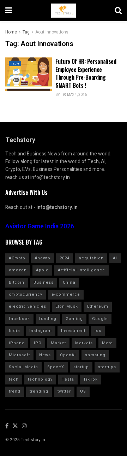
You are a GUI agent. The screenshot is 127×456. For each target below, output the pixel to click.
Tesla (68, 379)
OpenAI (68, 355)
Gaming (74, 319)
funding (47, 319)
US (83, 391)
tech (14, 379)
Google (100, 319)
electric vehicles (27, 306)
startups (107, 367)
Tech (15, 64)
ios (98, 331)
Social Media (23, 367)
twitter (64, 391)
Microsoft (19, 355)
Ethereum (97, 306)
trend (14, 391)
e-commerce (66, 294)
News (45, 355)
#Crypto (17, 258)
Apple (42, 270)
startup (81, 367)
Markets (84, 343)
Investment (73, 331)
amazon (18, 270)
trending (39, 391)
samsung (95, 355)
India (14, 331)
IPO (38, 343)
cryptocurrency (25, 294)
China (69, 282)
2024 (64, 258)
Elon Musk (66, 306)
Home (11, 32)
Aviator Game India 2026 (39, 226)
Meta (107, 343)
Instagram (40, 331)
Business (44, 282)
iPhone (17, 343)
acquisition (91, 258)
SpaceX (55, 367)
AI (115, 258)
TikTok (90, 379)
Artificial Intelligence (81, 270)
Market (58, 343)
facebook (19, 319)
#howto (42, 258)
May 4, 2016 (76, 94)
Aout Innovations (51, 32)
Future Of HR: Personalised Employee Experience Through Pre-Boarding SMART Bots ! (85, 73)
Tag (26, 32)
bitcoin (16, 282)
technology (40, 379)
